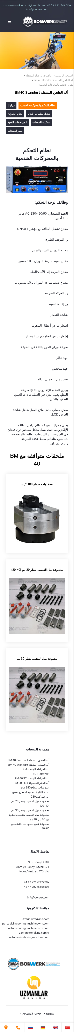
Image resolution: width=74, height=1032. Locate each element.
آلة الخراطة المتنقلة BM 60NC (32, 778)
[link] (68, 1027)
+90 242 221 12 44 (59, 5)
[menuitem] (11, 105)
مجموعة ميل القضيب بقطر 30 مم (30, 810)
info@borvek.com (38, 897)
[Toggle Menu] (9, 22)
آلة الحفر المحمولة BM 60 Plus (31, 783)
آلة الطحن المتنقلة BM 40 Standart (28, 764)
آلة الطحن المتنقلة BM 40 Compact (28, 760)
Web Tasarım (44, 1014)
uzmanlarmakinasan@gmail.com (24, 5)
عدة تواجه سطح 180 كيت (34, 787)
